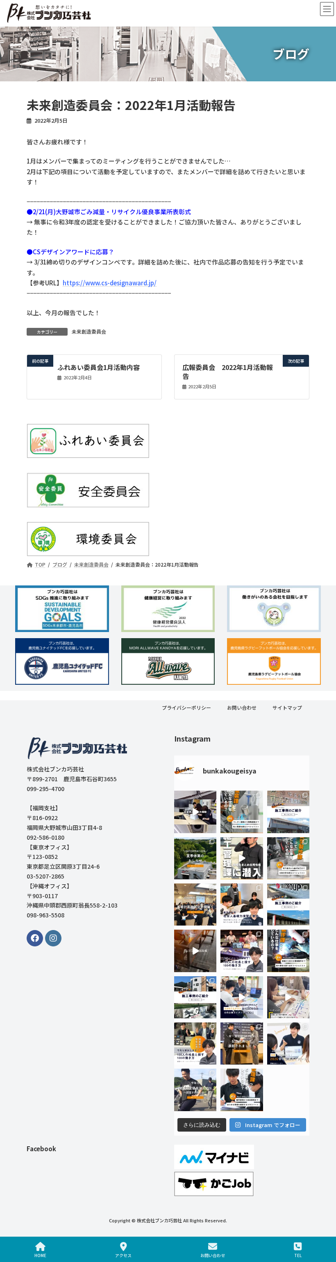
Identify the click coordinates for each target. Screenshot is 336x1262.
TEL (298, 1255)
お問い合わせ (242, 707)
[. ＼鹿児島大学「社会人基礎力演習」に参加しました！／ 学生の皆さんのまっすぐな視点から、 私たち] (241, 904)
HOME (40, 1255)
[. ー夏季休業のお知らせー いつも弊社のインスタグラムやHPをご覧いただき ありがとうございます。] (195, 858)
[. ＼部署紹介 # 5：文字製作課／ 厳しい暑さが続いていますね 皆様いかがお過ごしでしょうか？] (288, 858)
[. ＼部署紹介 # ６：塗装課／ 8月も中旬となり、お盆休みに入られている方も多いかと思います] (241, 812)
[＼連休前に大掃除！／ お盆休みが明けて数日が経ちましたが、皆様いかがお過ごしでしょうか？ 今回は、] (195, 812)
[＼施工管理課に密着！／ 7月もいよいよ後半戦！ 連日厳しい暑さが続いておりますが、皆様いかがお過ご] (241, 858)
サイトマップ (287, 707)
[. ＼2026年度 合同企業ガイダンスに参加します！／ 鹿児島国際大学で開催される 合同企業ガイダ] (288, 1043)
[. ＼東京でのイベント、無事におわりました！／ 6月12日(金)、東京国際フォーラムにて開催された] (241, 951)
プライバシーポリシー (186, 707)
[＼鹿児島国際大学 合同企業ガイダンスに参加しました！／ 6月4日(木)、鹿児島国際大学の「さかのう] (241, 997)
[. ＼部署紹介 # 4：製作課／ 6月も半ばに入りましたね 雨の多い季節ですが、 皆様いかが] (288, 951)
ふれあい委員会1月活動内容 (98, 367)
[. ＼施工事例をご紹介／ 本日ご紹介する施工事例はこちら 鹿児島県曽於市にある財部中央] (288, 812)
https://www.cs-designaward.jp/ (110, 282)
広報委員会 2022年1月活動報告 (227, 371)
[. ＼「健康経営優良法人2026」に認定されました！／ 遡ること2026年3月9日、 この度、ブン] (195, 1090)
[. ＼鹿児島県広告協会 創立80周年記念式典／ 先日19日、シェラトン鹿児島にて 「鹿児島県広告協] (241, 1043)
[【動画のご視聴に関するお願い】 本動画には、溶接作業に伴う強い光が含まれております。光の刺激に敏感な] (195, 951)
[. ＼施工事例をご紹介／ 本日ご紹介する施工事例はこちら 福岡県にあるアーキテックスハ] (195, 997)
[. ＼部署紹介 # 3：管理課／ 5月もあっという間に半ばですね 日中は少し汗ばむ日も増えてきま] (241, 1090)
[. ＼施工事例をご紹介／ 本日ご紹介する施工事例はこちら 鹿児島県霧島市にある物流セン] (288, 904)
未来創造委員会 (89, 331)
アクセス (123, 1255)
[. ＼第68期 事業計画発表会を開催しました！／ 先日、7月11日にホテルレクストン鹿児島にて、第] (195, 904)
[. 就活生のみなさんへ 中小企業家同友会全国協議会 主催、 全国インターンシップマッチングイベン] (195, 1043)
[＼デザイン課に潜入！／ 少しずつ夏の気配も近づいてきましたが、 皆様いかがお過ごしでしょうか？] (288, 997)
